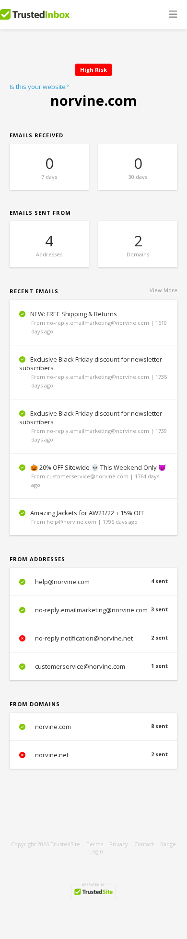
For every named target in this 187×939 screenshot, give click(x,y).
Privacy (118, 844)
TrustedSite (65, 844)
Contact (144, 844)
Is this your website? (39, 86)
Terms (94, 844)
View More (163, 290)
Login (96, 851)
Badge (168, 844)
